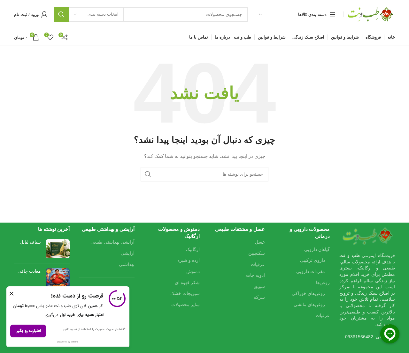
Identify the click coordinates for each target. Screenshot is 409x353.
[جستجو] (61, 14)
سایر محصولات (185, 304)
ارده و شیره (188, 260)
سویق (259, 286)
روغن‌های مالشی (309, 304)
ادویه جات (255, 275)
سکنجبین (256, 253)
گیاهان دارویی (317, 249)
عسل (260, 242)
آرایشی (128, 253)
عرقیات (323, 315)
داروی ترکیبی (312, 260)
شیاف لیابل (30, 242)
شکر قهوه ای (187, 282)
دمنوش (193, 271)
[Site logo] (371, 14)
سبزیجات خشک (185, 293)
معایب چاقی (29, 271)
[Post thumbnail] (58, 248)
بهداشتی (127, 264)
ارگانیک (193, 249)
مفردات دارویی (310, 271)
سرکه (259, 297)
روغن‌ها (323, 282)
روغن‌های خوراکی (308, 293)
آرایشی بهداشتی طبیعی (112, 242)
